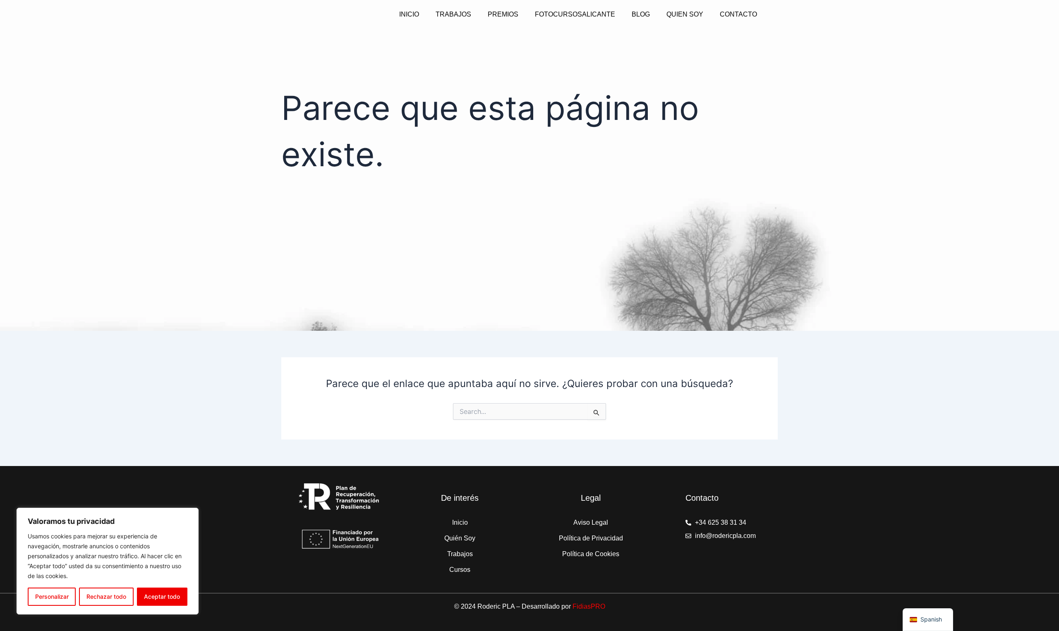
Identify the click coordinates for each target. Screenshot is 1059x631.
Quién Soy (459, 538)
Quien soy (684, 14)
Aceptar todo (162, 596)
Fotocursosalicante (575, 14)
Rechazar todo (106, 596)
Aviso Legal (590, 522)
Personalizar (52, 596)
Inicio (409, 14)
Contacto (738, 14)
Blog (641, 14)
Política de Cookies (590, 553)
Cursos (459, 569)
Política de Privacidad (591, 538)
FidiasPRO (589, 606)
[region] (108, 561)
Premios (503, 14)
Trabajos (453, 14)
